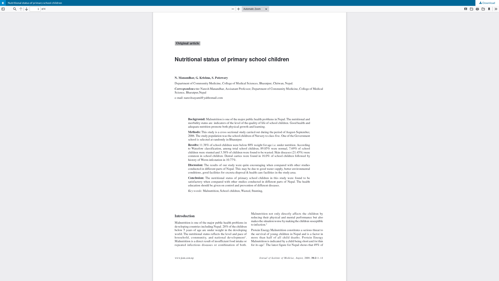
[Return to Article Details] (3, 3)
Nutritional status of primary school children (35, 2)
